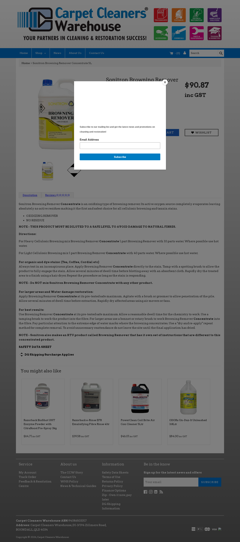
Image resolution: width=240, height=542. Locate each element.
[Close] (165, 82)
